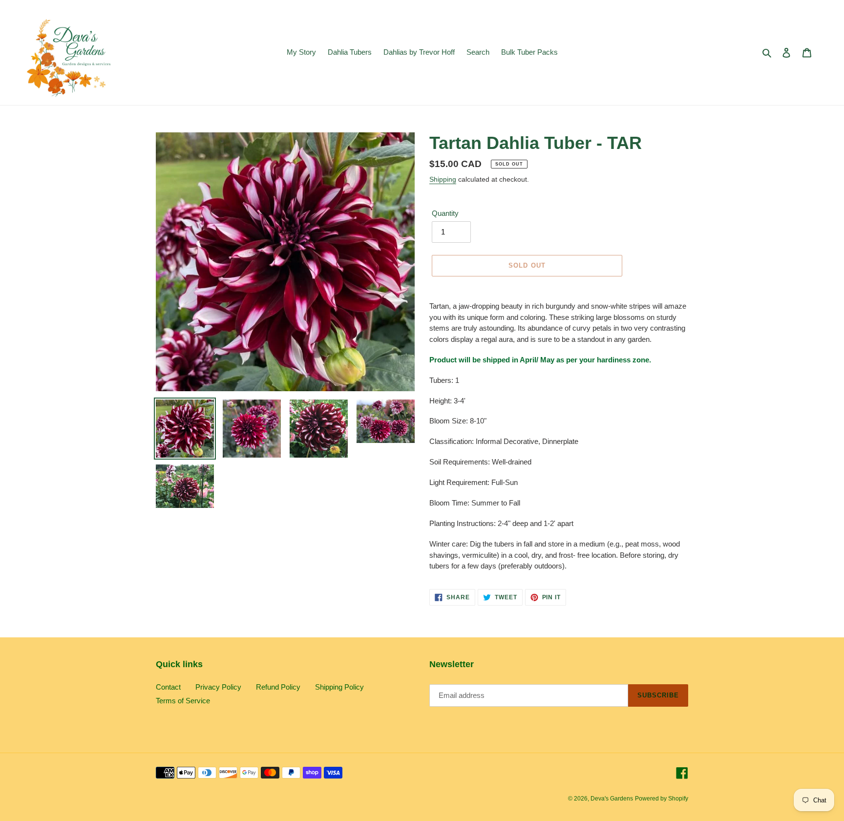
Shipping (442, 179)
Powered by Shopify (661, 798)
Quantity (445, 213)
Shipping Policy (339, 687)
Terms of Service (183, 700)
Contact (168, 687)
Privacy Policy (218, 687)
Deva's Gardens (612, 798)
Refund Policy (278, 687)
